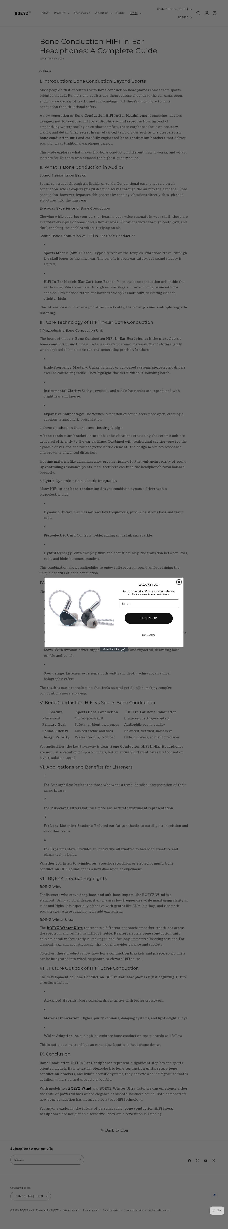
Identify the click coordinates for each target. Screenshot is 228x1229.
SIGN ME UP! (149, 618)
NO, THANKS (148, 635)
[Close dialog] (179, 582)
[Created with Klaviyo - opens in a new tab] (114, 649)
